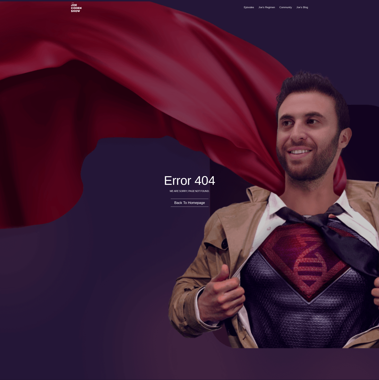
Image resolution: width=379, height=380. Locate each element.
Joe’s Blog (302, 7)
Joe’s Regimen (266, 7)
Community (285, 7)
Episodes (249, 7)
